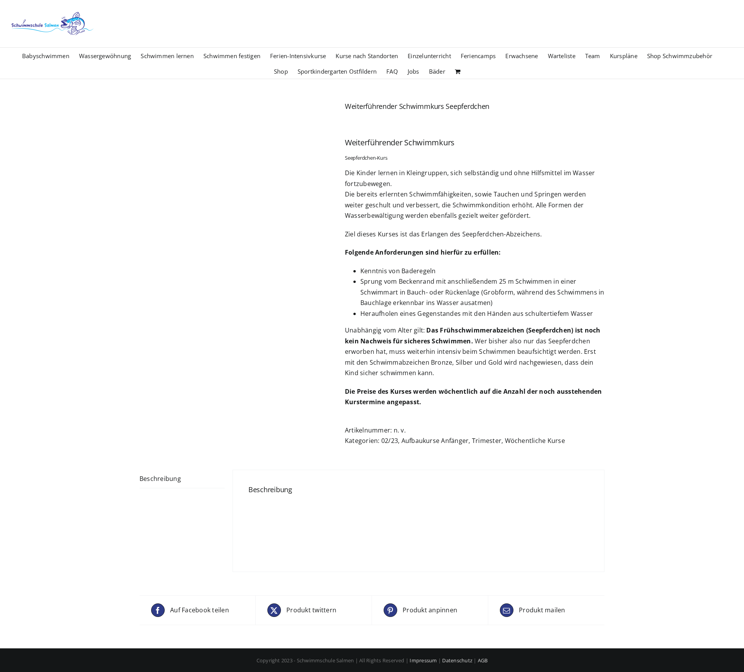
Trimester (486, 440)
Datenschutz (457, 660)
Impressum (423, 660)
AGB (483, 660)
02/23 (389, 440)
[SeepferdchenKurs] (236, 199)
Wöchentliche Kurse (535, 440)
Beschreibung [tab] (160, 478)
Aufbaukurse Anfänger (435, 440)
